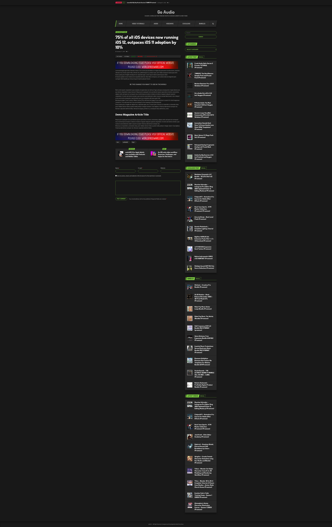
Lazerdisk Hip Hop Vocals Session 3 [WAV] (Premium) (141, 2)
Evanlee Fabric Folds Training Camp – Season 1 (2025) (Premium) (203, 495)
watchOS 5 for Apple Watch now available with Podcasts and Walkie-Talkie (135, 154)
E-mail (140, 168)
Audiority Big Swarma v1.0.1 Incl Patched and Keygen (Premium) (204, 157)
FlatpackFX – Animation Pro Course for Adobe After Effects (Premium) (204, 199)
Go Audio (166, 12)
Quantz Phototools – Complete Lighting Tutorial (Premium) (204, 229)
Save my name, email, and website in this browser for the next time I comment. (139, 176)
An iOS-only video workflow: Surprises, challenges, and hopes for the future (167, 154)
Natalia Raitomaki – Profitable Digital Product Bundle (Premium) (204, 385)
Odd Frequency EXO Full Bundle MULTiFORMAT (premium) (203, 328)
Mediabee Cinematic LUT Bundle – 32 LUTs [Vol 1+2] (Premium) (203, 176)
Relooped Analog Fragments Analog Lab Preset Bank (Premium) (204, 147)
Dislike (141, 56)
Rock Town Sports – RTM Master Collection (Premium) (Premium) (203, 209)
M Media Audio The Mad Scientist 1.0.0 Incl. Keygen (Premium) (204, 105)
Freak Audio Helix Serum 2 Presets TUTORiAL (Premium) (204, 65)
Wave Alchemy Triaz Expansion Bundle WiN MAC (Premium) (204, 338)
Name (117, 168)
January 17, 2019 (121, 51)
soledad (125, 142)
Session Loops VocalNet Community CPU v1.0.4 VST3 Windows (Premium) (204, 115)
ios (118, 142)
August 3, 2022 (162, 2)
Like (134, 56)
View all (201, 57)
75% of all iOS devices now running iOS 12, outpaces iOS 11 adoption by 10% (146, 42)
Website (163, 168)
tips (133, 142)
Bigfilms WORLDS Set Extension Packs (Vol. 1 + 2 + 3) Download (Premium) (204, 239)
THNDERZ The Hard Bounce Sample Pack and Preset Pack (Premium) (204, 75)
